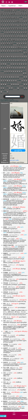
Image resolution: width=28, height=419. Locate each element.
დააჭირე (18, 150)
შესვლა (3, 5)
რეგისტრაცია (12, 5)
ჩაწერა (20, 5)
